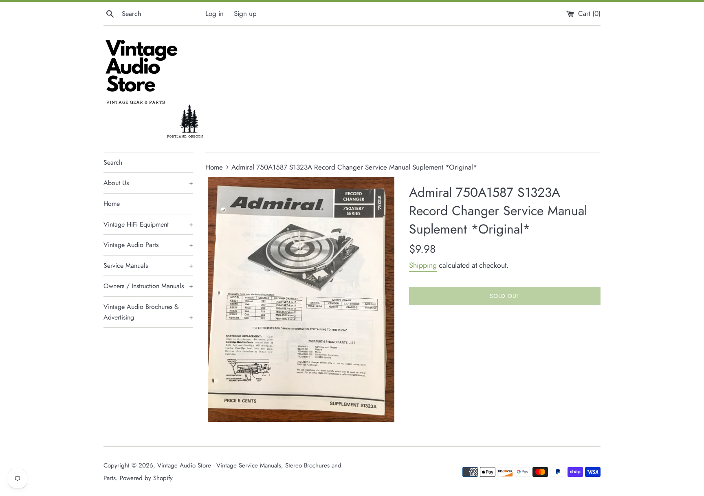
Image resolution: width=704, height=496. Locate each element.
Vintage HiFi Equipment (148, 224)
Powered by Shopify (146, 478)
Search (112, 162)
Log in (214, 13)
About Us (148, 182)
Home (111, 203)
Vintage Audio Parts (148, 244)
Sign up (245, 13)
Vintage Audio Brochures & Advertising (148, 312)
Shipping (423, 265)
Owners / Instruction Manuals (148, 286)
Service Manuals (148, 265)
